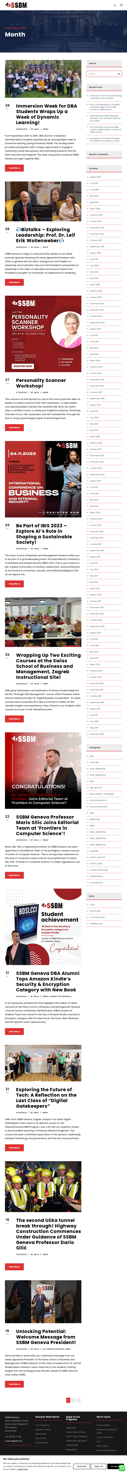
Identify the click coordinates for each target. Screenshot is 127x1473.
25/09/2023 (21, 684)
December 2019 (97, 683)
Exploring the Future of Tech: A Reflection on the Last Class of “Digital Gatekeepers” (46, 1097)
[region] (63, 1464)
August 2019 (95, 709)
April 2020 (94, 658)
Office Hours (102, 1446)
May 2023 (94, 424)
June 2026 (94, 189)
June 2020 (94, 645)
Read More (14, 168)
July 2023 (94, 411)
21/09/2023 (21, 996)
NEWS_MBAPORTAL (98, 844)
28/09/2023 (21, 247)
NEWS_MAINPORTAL (98, 838)
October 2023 (96, 392)
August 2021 (95, 557)
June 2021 (94, 569)
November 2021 (96, 538)
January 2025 (96, 297)
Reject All (99, 1466)
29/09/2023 (21, 129)
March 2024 (95, 360)
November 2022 (97, 462)
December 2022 (97, 455)
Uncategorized (96, 882)
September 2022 (97, 474)
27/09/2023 (21, 392)
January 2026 (96, 221)
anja (36, 129)
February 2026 (96, 215)
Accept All (115, 1466)
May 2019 (94, 728)
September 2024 (97, 322)
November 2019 (96, 690)
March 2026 (95, 208)
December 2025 (97, 227)
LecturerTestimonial (53, 1349)
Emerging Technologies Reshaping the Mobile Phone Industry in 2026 (105, 139)
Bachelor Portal (43, 1429)
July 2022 (94, 487)
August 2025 (95, 253)
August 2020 (95, 633)
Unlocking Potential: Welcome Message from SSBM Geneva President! (46, 1337)
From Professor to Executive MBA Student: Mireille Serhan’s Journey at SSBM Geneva (105, 129)
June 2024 (94, 341)
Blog (45, 247)
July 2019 (94, 715)
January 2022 (96, 525)
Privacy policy (103, 1425)
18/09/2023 (21, 1349)
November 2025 (97, 234)
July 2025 (94, 259)
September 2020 (97, 626)
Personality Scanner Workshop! (41, 383)
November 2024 (97, 310)
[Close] (124, 1457)
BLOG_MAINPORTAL (98, 775)
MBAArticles (95, 819)
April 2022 (94, 506)
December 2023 (97, 379)
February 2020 (96, 671)
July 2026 (94, 183)
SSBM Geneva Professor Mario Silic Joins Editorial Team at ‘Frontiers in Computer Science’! (47, 825)
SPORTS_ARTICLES (97, 857)
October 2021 (95, 544)
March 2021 (95, 588)
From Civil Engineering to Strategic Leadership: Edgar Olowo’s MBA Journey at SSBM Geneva (105, 107)
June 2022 (94, 493)
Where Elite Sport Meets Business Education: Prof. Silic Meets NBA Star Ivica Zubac (105, 118)
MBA (92, 813)
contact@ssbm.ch (13, 1441)
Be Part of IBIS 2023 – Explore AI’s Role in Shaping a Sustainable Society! (44, 533)
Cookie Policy (22, 1469)
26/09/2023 (21, 549)
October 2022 (96, 468)
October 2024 (96, 316)
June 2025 (94, 265)
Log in (92, 904)
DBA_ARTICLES (96, 787)
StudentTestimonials (60, 996)
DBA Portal (40, 1438)
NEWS (45, 129)
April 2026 (94, 202)
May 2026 (94, 196)
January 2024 (96, 373)
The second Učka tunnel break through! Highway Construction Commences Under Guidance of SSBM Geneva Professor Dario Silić (48, 1234)
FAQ (98, 1441)
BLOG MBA (94, 762)
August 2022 (95, 481)
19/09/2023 (21, 1254)
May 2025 (94, 272)
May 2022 (94, 500)
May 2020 (94, 652)
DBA (91, 781)
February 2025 (96, 291)
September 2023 (97, 398)
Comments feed (97, 917)
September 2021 (97, 550)
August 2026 (95, 177)
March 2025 (95, 284)
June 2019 (94, 721)
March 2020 (95, 664)
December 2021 (96, 531)
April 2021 (94, 582)
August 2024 (95, 329)
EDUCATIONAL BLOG (98, 800)
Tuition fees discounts (76, 1440)
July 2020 (94, 639)
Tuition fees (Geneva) (76, 1436)
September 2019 (97, 702)
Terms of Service (104, 1437)
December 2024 (97, 303)
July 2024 (94, 335)
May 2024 (94, 348)
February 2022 (96, 519)
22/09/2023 (21, 840)
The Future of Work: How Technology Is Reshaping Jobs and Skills (106, 96)
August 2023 (95, 405)
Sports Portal (41, 1442)
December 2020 (97, 607)
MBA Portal (40, 1434)
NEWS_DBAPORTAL (98, 832)
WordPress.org (96, 923)
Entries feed (95, 911)
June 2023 (94, 417)
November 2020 (97, 614)
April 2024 (94, 354)
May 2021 (94, 576)
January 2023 (96, 449)
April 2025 (94, 278)
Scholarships (72, 1445)
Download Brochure (106, 1450)
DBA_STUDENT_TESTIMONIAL (102, 794)
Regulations (71, 1449)
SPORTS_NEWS (96, 863)
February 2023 (96, 443)
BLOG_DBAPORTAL (98, 768)
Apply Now (71, 1427)
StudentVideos (96, 876)
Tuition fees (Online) (76, 1432)
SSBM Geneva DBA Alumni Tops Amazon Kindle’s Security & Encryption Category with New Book (48, 981)
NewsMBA (94, 851)
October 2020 (96, 620)
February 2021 (96, 595)
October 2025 (96, 240)
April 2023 (94, 430)
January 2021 (95, 601)
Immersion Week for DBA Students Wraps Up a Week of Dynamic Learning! (46, 114)
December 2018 (97, 734)
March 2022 (95, 512)
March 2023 (95, 436)
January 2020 (96, 677)
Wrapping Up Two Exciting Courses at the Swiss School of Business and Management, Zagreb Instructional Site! (48, 666)
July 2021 (93, 563)
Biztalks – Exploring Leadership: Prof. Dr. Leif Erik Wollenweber (45, 235)
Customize (81, 1466)
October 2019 (96, 696)
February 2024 (96, 367)
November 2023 (97, 386)
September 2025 (97, 246)
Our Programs (42, 1425)
